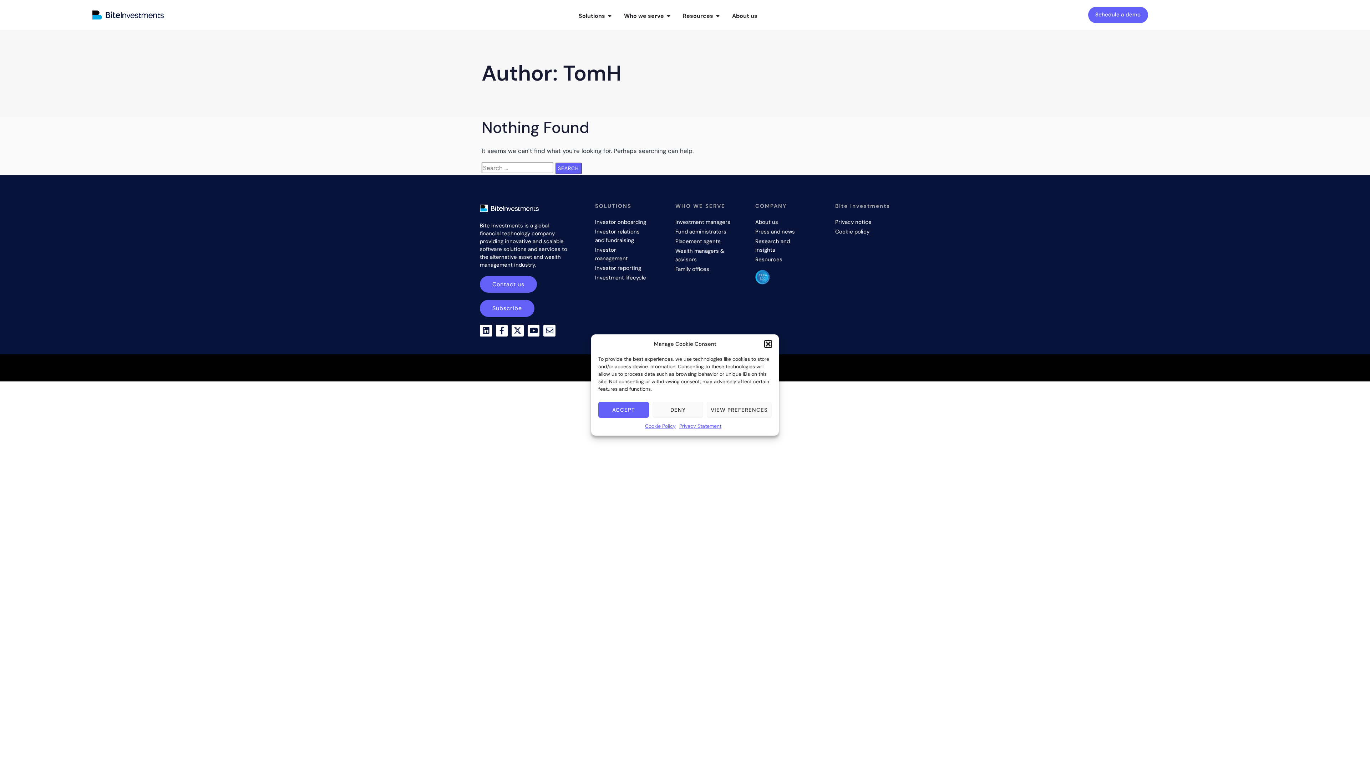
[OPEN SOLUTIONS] (610, 16)
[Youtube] (534, 331)
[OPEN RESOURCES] (718, 16)
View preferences (739, 410)
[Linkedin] (486, 331)
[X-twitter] (518, 331)
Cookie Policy (660, 426)
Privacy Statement (700, 426)
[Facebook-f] (502, 331)
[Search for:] (517, 168)
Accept (623, 410)
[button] (768, 344)
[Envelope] (549, 331)
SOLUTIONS (613, 206)
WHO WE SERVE (700, 206)
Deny (678, 410)
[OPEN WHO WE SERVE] (668, 16)
